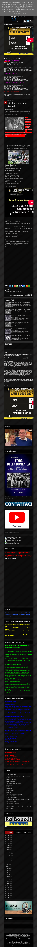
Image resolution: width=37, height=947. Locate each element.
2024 (8, 839)
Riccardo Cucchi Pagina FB (12, 795)
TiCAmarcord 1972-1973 (13, 99)
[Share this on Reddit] (27, 286)
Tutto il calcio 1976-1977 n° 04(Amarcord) (20, 328)
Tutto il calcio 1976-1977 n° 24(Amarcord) (20, 335)
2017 (8, 879)
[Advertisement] (21, 270)
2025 (8, 837)
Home (6, 99)
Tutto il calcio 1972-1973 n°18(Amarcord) (20, 309)
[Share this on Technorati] (29, 286)
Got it (24, 14)
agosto (8, 862)
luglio (7, 864)
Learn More (16, 14)
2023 (8, 841)
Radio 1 (8, 777)
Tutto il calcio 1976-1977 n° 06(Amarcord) (20, 315)
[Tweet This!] (12, 286)
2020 (8, 847)
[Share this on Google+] (15, 286)
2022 (8, 843)
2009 (8, 895)
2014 (8, 885)
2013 (8, 887)
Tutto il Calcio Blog (13, 934)
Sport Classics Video (11, 801)
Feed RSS (31, 21)
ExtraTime (8, 792)
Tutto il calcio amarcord (23, 99)
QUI (26, 941)
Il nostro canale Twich (11, 774)
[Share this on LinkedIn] (24, 286)
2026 (8, 835)
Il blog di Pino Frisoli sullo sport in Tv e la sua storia (18, 799)
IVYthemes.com (23, 945)
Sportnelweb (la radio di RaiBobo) (14, 794)
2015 (8, 883)
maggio (8, 868)
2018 (8, 851)
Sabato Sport (9, 788)
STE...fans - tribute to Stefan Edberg (14, 805)
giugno (8, 866)
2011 (8, 891)
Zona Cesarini (9, 785)
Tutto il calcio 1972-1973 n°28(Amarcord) (20, 322)
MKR (18, 945)
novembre (8, 855)
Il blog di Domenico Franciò (12, 803)
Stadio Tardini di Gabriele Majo (13, 797)
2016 (8, 881)
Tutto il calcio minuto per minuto (13, 783)
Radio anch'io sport (10, 786)
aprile (7, 870)
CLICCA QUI (25, 942)
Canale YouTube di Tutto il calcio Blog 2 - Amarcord (18, 776)
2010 (8, 893)
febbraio (8, 874)
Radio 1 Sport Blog (10, 781)
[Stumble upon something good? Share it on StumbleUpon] (17, 286)
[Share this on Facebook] (10, 286)
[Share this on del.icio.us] (22, 286)
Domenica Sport (10, 790)
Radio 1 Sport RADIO (11, 779)
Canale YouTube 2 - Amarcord (12, 532)
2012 (8, 889)
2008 (8, 897)
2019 (8, 849)
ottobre (8, 857)
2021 (8, 845)
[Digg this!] (19, 286)
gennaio (8, 876)
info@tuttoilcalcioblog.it (11, 558)
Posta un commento (9, 347)
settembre (8, 860)
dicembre (8, 853)
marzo (7, 872)
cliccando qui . (21, 136)
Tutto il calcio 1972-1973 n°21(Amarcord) (20, 302)
